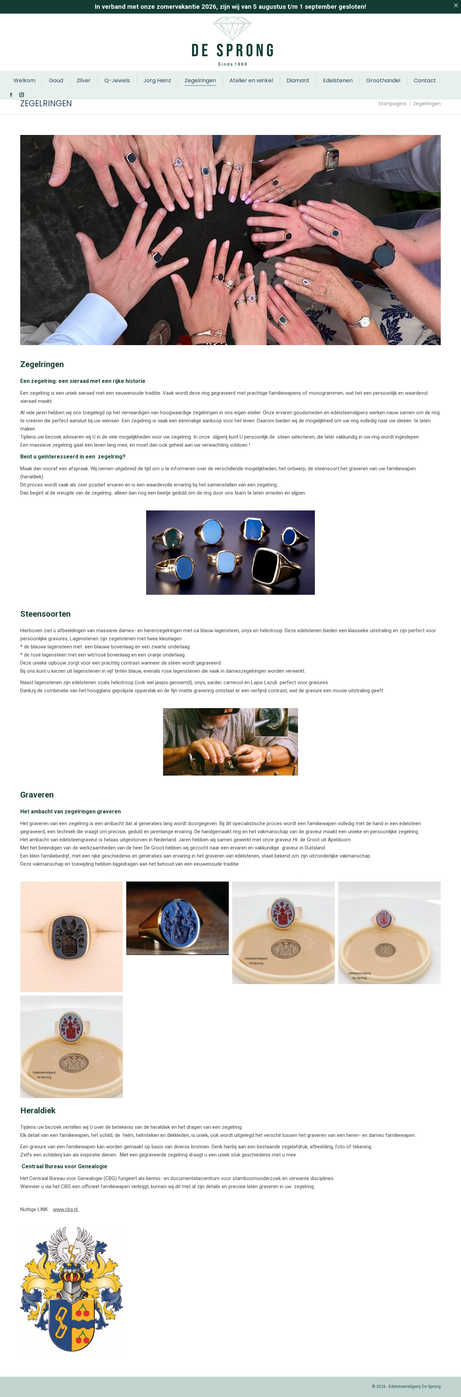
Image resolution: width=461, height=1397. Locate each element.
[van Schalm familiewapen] (71, 1292)
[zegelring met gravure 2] (177, 918)
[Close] (456, 5)
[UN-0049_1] (283, 933)
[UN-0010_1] (389, 933)
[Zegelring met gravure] (71, 937)
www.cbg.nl (66, 1209)
